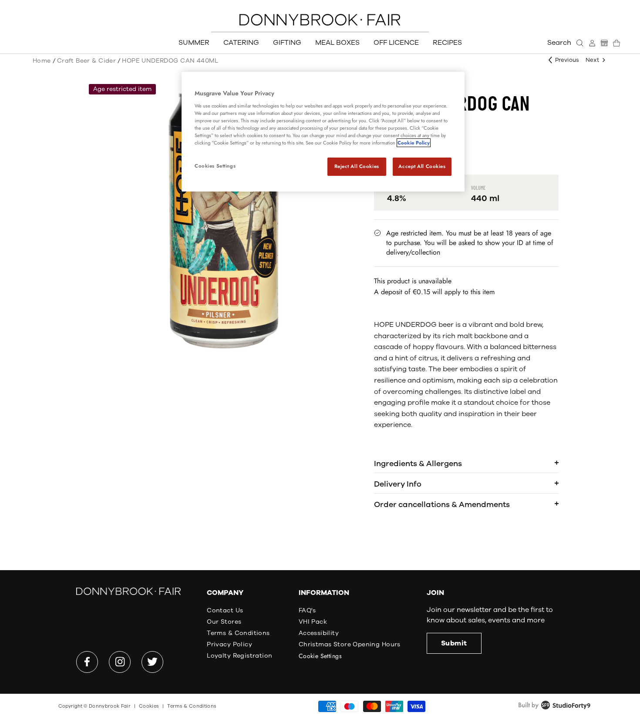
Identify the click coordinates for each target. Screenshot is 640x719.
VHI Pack (313, 622)
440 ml (485, 198)
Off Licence (396, 42)
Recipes (447, 42)
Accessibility (319, 633)
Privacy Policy (229, 644)
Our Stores (224, 622)
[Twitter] (152, 662)
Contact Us (225, 610)
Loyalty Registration (239, 656)
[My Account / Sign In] (592, 43)
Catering (241, 42)
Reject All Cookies (356, 166)
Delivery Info (397, 484)
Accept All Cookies (421, 166)
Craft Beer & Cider (86, 61)
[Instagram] (120, 662)
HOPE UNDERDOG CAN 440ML (170, 61)
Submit (454, 643)
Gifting (287, 42)
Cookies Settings (215, 165)
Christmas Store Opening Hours (350, 644)
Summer (194, 42)
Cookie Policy (413, 142)
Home (42, 61)
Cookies (149, 706)
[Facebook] (87, 662)
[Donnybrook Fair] (320, 20)
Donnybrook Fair (110, 706)
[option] (223, 220)
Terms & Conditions (238, 633)
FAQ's (307, 610)
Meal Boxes (337, 42)
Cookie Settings (320, 656)
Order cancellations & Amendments (442, 504)
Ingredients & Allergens (418, 463)
